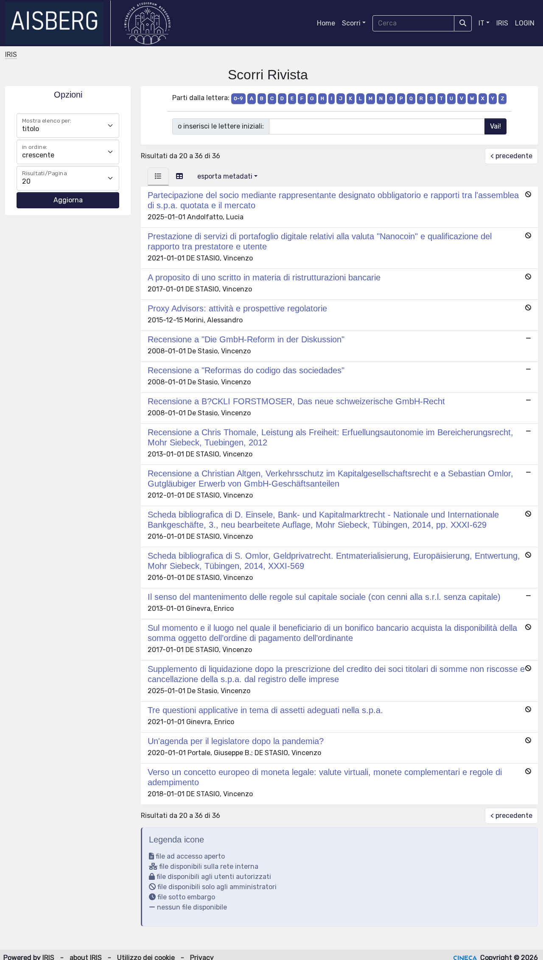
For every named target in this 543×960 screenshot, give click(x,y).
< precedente (511, 156)
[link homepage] (58, 23)
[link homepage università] (147, 23)
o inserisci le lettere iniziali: (221, 126)
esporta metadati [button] (224, 176)
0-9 (238, 98)
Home (326, 23)
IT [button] (481, 23)
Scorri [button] (351, 23)
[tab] (158, 176)
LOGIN (525, 23)
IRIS (502, 23)
